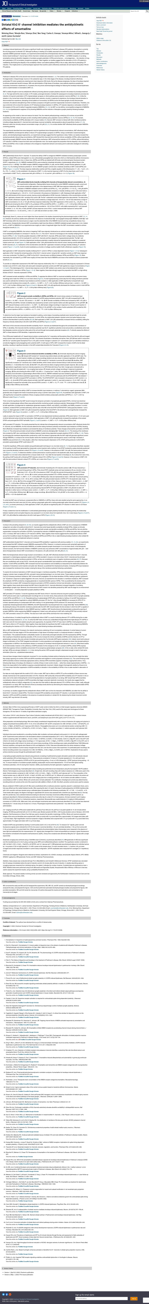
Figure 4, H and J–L (9, 507)
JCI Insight (146, 1)
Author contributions (101, 61)
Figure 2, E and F (50, 322)
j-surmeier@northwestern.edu (59, 908)
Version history (100, 70)
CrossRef (26, 949)
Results (98, 55)
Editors (9, 8)
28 (31, 319)
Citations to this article (103, 40)
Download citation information (104, 23)
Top (97, 48)
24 (3, 219)
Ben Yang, (42, 33)
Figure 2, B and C (31, 285)
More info (18, 39)
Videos (51, 11)
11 (80, 433)
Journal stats (36, 8)
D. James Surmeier (13, 36)
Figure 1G (78, 255)
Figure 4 (21, 464)
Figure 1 (21, 178)
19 (83, 122)
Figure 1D (82, 247)
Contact (87, 8)
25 (15, 236)
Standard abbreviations (102, 29)
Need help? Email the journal (104, 31)
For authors (28, 8)
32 (27, 525)
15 (71, 118)
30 (66, 431)
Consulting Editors (18, 8)
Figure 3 (21, 350)
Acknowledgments (101, 63)
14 (6, 109)
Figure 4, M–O (49, 515)
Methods (98, 59)
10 (46, 107)
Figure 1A (6, 167)
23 (19, 162)
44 (29, 687)
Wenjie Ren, (20, 33)
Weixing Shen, (8, 33)
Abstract (98, 51)
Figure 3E (59, 393)
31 (68, 431)
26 (15, 242)
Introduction (99, 53)
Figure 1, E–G (74, 251)
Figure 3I (6, 410)
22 (17, 162)
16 (73, 118)
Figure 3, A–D (63, 345)
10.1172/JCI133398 (33, 16)
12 (48, 107)
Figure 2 (40, 279)
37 (80, 559)
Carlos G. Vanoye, (54, 33)
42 (71, 658)
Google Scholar (28, 942)
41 (28, 650)
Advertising (73, 8)
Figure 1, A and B (13, 169)
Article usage (100, 38)
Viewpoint (67, 11)
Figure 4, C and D (11, 453)
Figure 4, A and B (37, 450)
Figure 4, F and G (52, 459)
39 (70, 639)
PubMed (21, 942)
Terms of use (100, 27)
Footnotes (99, 65)
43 (31, 682)
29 (33, 319)
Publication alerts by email (61, 8)
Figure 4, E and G (57, 457)
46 (57, 825)
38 (24, 598)
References (99, 67)
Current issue (26, 11)
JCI (19, 1039)
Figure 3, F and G (18, 397)
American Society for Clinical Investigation (26, 1299)
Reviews (59, 11)
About (3, 8)
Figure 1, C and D (13, 247)
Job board (80, 8)
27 (16, 245)
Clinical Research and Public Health (11, 11)
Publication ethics (47, 8)
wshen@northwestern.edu (24, 912)
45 (33, 771)
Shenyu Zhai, (31, 33)
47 (62, 840)
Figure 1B (71, 173)
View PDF (5, 42)
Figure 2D (50, 287)
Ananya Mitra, (68, 33)
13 (4, 109)
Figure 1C (22, 242)
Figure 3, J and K (35, 420)
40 (75, 643)
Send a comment (101, 25)
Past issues (35, 11)
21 (48, 124)
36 (30, 525)
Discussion (99, 57)
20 (46, 124)
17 (81, 122)
